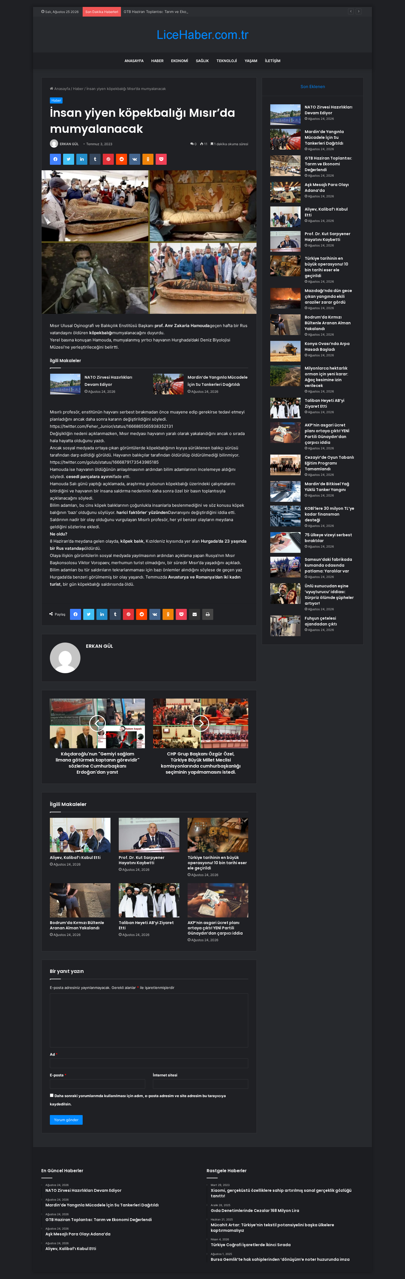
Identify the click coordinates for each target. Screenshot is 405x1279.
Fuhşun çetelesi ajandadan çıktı (321, 621)
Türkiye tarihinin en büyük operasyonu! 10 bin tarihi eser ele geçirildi (217, 863)
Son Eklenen (313, 86)
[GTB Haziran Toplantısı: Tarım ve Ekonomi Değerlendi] (285, 165)
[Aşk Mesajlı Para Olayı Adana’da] (285, 192)
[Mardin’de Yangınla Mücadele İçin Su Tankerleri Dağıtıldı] (168, 384)
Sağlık (202, 61)
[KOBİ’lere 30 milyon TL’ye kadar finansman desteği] (285, 516)
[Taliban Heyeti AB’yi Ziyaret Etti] (149, 900)
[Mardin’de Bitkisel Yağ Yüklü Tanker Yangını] (285, 491)
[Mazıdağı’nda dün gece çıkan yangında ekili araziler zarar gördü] (285, 298)
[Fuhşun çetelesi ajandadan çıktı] (285, 625)
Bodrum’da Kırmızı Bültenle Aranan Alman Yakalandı (77, 925)
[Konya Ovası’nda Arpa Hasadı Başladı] (285, 351)
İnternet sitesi (165, 1075)
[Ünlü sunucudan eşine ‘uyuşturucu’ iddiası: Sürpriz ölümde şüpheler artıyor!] (285, 593)
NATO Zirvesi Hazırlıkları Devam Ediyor (328, 110)
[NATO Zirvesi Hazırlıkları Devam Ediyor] (65, 384)
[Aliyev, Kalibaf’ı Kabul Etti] (80, 835)
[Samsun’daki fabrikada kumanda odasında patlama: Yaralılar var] (285, 567)
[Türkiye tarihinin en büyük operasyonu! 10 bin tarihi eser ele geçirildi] (218, 835)
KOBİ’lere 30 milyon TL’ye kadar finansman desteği (329, 514)
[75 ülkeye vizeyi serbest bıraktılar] (285, 542)
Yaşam (251, 61)
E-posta (58, 1075)
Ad (54, 1054)
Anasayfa (134, 61)
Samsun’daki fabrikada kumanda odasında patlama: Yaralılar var (328, 565)
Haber (157, 61)
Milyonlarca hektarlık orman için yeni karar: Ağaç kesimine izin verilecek (326, 376)
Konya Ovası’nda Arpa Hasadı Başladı (327, 346)
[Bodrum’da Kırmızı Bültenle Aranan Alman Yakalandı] (80, 900)
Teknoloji (227, 61)
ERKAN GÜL (69, 144)
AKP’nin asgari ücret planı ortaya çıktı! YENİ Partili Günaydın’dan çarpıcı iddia (215, 928)
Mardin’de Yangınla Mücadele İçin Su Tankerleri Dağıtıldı (324, 137)
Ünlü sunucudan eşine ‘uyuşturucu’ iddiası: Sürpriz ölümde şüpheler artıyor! (329, 594)
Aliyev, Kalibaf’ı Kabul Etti (75, 857)
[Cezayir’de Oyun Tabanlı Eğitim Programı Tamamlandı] (285, 465)
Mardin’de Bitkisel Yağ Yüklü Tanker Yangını (327, 486)
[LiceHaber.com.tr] (202, 34)
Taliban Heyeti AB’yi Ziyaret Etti (146, 925)
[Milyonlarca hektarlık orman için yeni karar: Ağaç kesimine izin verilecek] (285, 375)
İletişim (272, 61)
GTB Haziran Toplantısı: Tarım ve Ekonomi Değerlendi (169, 11)
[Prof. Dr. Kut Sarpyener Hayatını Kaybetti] (149, 835)
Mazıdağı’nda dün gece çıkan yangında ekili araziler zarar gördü (328, 296)
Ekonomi (179, 61)
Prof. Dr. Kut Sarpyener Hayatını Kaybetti (141, 860)
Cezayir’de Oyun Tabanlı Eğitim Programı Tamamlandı (329, 463)
